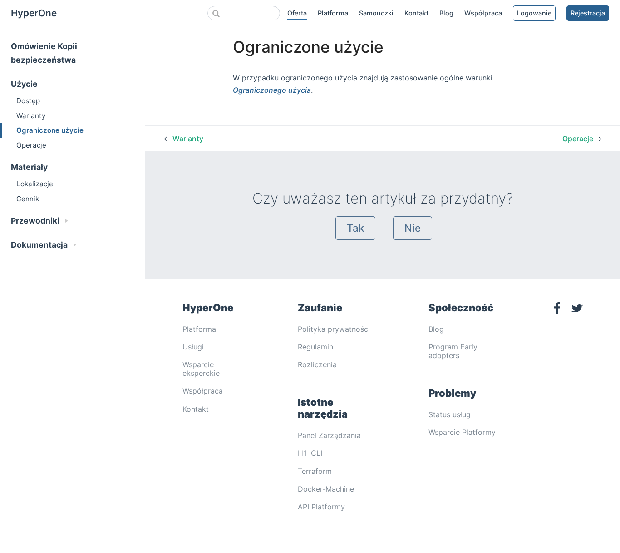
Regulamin (315, 346)
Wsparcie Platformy (462, 432)
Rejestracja (588, 13)
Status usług (449, 414)
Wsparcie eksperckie (201, 369)
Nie (412, 228)
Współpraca (483, 13)
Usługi (193, 346)
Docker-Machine (326, 488)
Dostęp (28, 100)
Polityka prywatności (334, 329)
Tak (355, 228)
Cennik (27, 198)
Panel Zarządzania (329, 435)
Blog (446, 13)
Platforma (333, 13)
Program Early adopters (452, 351)
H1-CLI (310, 453)
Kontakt (416, 13)
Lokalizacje (34, 183)
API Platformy (321, 506)
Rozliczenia (317, 364)
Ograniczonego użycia (272, 90)
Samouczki (376, 13)
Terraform (315, 471)
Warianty (30, 115)
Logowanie (534, 13)
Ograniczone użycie (50, 130)
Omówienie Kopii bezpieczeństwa (44, 53)
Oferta (297, 13)
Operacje (31, 145)
